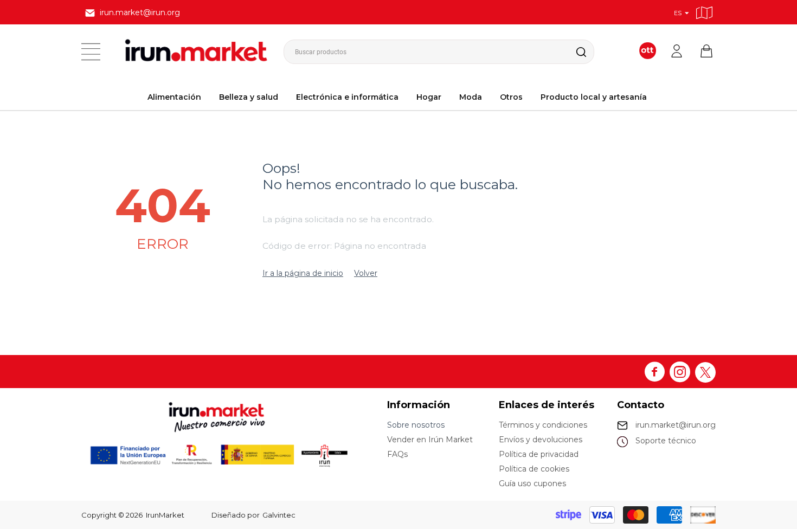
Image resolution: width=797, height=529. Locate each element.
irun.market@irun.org (675, 425)
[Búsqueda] (573, 51)
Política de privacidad (539, 454)
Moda (470, 97)
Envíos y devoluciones (540, 439)
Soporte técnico (665, 441)
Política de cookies (534, 469)
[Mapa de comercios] (704, 11)
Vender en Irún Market (430, 439)
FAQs (397, 454)
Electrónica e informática (347, 97)
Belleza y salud (248, 97)
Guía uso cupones (532, 483)
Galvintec (278, 515)
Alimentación (174, 97)
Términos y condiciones (543, 425)
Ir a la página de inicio (302, 273)
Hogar (428, 97)
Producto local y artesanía (594, 97)
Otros (511, 97)
